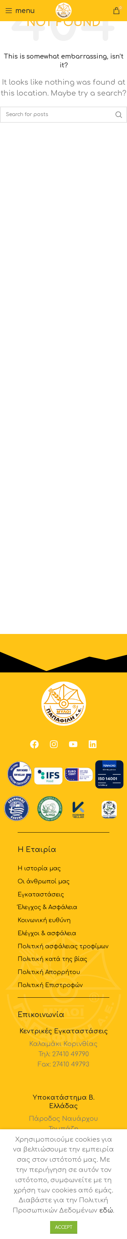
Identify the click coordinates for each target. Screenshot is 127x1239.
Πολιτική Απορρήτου (49, 972)
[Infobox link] (63, 1048)
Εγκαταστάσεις (41, 895)
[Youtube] (73, 744)
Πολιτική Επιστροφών (50, 985)
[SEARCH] (119, 115)
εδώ (106, 1210)
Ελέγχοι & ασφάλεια (47, 933)
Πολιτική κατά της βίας (52, 959)
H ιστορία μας (39, 868)
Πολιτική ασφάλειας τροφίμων (63, 946)
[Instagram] (54, 744)
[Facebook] (34, 744)
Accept (63, 1227)
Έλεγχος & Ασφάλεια (47, 907)
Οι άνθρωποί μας (43, 881)
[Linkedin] (93, 744)
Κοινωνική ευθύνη (44, 920)
